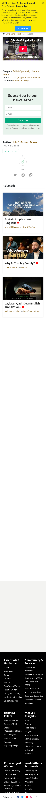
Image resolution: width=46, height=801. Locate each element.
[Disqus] (23, 613)
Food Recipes (30, 728)
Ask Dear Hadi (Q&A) (34, 674)
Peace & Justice (31, 774)
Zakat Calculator (11, 701)
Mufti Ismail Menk (25, 142)
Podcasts (29, 753)
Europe (28, 785)
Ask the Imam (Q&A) (33, 678)
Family (24, 267)
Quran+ (7, 678)
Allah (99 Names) (11, 720)
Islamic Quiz (30, 742)
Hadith (7, 682)
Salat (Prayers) (10, 734)
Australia (28, 789)
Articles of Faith (10, 724)
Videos (6, 74)
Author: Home (11, 151)
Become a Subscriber (34, 696)
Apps (27, 720)
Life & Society (10, 774)
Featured (35, 71)
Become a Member (33, 699)
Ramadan (36, 77)
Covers (28, 724)
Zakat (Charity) (10, 738)
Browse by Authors (12, 782)
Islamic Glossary (32, 739)
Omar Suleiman (12, 267)
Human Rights (31, 770)
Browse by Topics (11, 792)
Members (29, 703)
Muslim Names (31, 735)
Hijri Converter (10, 690)
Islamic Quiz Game (33, 746)
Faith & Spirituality (21, 71)
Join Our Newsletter (33, 692)
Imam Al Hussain (12, 227)
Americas (29, 782)
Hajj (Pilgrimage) (11, 745)
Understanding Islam (13, 697)
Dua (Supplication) (21, 77)
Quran (6, 675)
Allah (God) (8, 671)
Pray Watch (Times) (12, 686)
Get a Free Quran (32, 688)
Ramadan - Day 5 (21, 80)
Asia (26, 793)
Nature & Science (11, 778)
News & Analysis (32, 778)
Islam (6, 667)
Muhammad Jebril (13, 311)
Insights (28, 731)
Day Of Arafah (29, 227)
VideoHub (29, 750)
